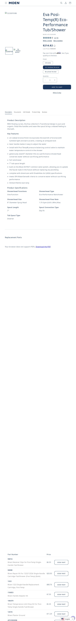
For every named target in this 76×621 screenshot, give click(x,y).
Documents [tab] (17, 112)
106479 (10, 601)
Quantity (45, 76)
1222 (9, 581)
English (67, 619)
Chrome (48, 63)
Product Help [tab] (36, 112)
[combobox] (67, 619)
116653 (10, 592)
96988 (10, 570)
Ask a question (58, 41)
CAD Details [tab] (26, 112)
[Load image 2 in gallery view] (17, 50)
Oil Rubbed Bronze (52, 67)
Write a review (47, 41)
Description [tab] (8, 112)
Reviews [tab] (44, 112)
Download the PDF (43, 247)
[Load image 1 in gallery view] (9, 50)
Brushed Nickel (51, 72)
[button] (6, 3)
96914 (10, 559)
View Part (61, 562)
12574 (10, 612)
